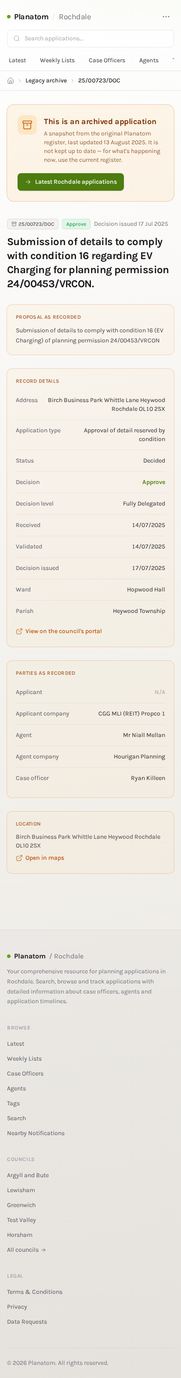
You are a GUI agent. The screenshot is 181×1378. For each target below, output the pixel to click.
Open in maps (44, 858)
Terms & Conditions (34, 1292)
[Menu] (166, 17)
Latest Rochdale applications (76, 181)
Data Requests (27, 1321)
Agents (149, 60)
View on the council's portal (63, 631)
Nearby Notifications (36, 1133)
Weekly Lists (57, 60)
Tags (13, 1103)
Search (16, 1118)
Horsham (20, 1235)
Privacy (17, 1306)
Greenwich (21, 1205)
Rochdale (74, 16)
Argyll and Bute (28, 1175)
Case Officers (107, 60)
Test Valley (21, 1220)
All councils (23, 1249)
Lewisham (21, 1190)
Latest (17, 60)
